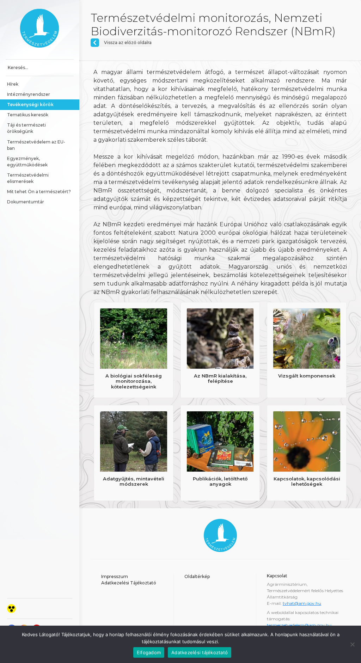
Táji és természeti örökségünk (27, 128)
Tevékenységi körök (30, 104)
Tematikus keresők (27, 114)
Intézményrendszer (28, 94)
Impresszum (114, 576)
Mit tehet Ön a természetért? (39, 191)
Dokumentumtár (25, 201)
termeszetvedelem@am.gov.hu (299, 625)
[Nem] (352, 644)
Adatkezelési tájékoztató (199, 652)
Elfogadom (149, 652)
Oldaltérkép (197, 576)
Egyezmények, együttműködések (27, 161)
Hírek (12, 84)
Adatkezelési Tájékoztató (128, 582)
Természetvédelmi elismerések (28, 178)
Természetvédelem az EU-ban (36, 145)
